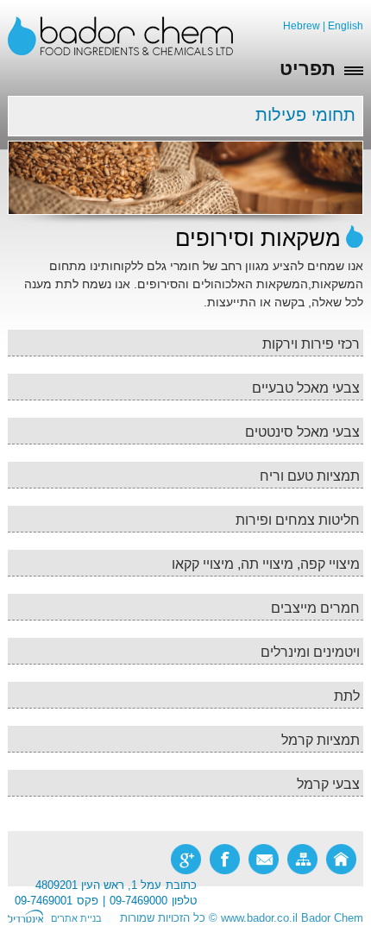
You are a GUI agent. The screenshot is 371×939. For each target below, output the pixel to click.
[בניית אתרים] (25, 918)
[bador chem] (120, 35)
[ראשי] (341, 859)
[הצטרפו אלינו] (225, 859)
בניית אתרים (76, 918)
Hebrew (301, 26)
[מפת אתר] (302, 859)
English (345, 26)
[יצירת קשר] (263, 859)
